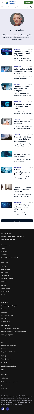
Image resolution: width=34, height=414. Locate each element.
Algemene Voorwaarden (15, 402)
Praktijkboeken (5, 292)
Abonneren (28, 2)
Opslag (3, 356)
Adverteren (4, 251)
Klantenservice (5, 245)
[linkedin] (3, 409)
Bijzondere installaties (7, 315)
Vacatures (4, 254)
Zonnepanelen (5, 269)
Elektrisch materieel (7, 309)
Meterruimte (5, 325)
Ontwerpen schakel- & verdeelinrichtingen (13, 331)
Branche (4, 375)
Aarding (3, 266)
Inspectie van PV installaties (9, 352)
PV (2, 342)
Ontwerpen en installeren (8, 345)
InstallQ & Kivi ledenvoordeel (9, 257)
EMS (2, 370)
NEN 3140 (4, 281)
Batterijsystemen (6, 359)
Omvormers (4, 272)
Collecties (6, 233)
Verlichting (4, 378)
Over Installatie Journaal (12, 236)
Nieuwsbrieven (8, 239)
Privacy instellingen (16, 404)
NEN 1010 (4, 302)
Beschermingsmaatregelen (9, 306)
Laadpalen (4, 363)
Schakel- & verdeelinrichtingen (10, 328)
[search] (31, 7)
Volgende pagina (17, 221)
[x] (7, 409)
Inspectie (4, 312)
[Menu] (2, 2)
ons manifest (6, 398)
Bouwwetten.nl (5, 288)
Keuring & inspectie (7, 335)
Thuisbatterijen (6, 275)
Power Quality (5, 321)
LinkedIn (4, 388)
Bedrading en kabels (7, 278)
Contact (3, 248)
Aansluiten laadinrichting (8, 366)
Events (3, 295)
